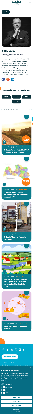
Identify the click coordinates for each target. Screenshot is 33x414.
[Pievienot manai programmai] (4, 142)
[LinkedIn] (12, 79)
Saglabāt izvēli (16, 405)
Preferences (9, 387)
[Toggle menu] (30, 3)
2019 (16, 102)
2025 (6, 97)
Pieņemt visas (16, 397)
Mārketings (9, 393)
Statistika (8, 390)
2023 (16, 97)
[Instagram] (8, 79)
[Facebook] (3, 79)
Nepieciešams (9, 384)
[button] (31, 368)
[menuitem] (16, 363)
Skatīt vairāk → (16, 409)
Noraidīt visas (16, 401)
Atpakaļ (6, 12)
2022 (27, 97)
